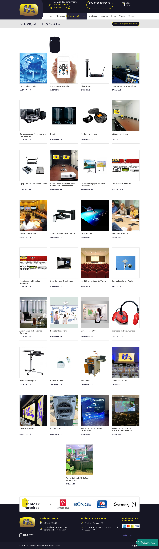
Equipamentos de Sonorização (33, 184)
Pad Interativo (56, 381)
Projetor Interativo (58, 331)
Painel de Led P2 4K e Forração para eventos (122, 429)
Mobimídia (85, 381)
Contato (131, 16)
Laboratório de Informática (124, 86)
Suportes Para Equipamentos (63, 233)
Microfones (86, 86)
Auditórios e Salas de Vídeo (93, 281)
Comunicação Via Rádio (122, 281)
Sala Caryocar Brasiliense (61, 281)
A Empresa (60, 16)
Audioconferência (89, 134)
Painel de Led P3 (119, 381)
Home (49, 16)
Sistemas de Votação (59, 86)
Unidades (93, 16)
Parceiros (104, 16)
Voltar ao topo (128, 535)
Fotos (113, 16)
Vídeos (122, 16)
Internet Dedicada (27, 86)
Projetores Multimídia (121, 184)
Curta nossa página (128, 4)
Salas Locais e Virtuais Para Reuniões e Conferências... (62, 185)
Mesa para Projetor (28, 381)
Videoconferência (120, 134)
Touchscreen (87, 233)
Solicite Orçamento (99, 3)
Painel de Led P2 (26, 428)
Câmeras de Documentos (123, 331)
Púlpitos (54, 134)
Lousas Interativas (89, 331)
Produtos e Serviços (76, 16)
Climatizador (56, 428)
